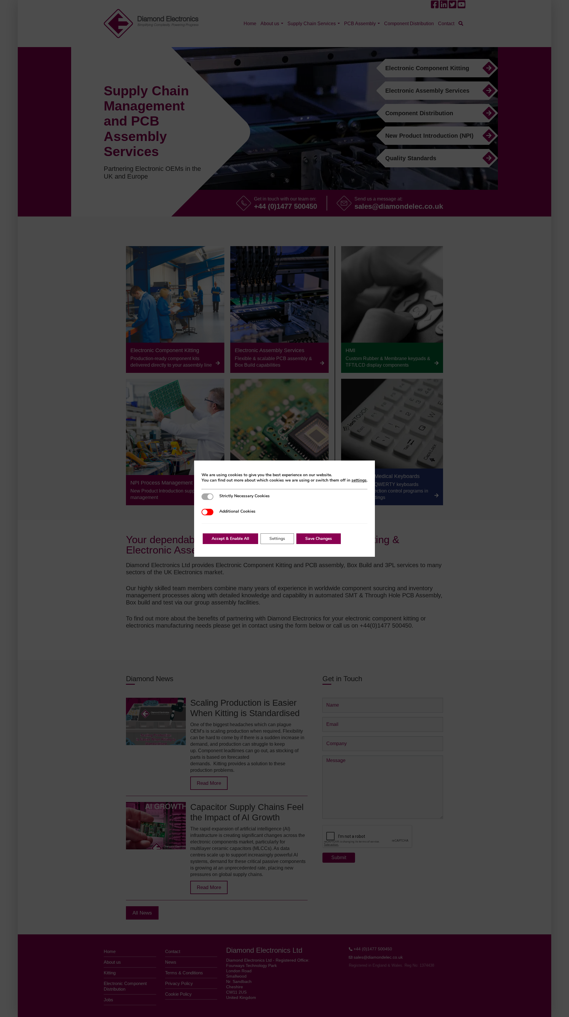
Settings (277, 538)
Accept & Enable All (230, 538)
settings (359, 480)
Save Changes (318, 538)
